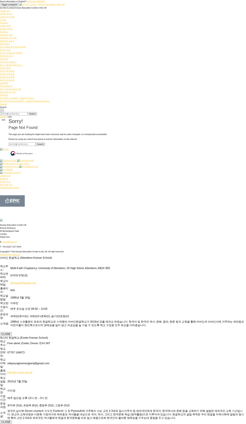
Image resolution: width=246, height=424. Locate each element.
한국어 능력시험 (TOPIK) (11, 53)
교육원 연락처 (6, 29)
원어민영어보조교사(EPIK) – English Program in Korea (25, 101)
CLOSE (6, 334)
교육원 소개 (5, 11)
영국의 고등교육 (7, 80)
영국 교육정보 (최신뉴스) (11, 65)
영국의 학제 (5, 68)
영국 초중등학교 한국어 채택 (13, 47)
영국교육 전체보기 (8, 62)
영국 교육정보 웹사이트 (10, 89)
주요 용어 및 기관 (8, 92)
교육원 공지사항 (7, 17)
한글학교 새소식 (7, 41)
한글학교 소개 (6, 35)
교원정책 (4, 83)
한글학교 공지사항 (8, 38)
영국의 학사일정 (7, 71)
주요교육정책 (6, 86)
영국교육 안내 (6, 185)
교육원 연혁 (5, 26)
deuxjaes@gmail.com (23, 282)
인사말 (3, 20)
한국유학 (4, 95)
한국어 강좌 (5, 50)
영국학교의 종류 (7, 77)
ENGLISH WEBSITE (36, 1)
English (3, 104)
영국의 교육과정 (7, 74)
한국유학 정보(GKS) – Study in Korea (17, 98)
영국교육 (4, 59)
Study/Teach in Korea (9, 188)
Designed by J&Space (10, 254)
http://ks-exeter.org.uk (19, 372)
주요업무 (4, 23)
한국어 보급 (5, 182)
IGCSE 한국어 (6, 56)
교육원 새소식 (6, 14)
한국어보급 (5, 44)
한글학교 (4, 32)
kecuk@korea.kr (9, 242)
